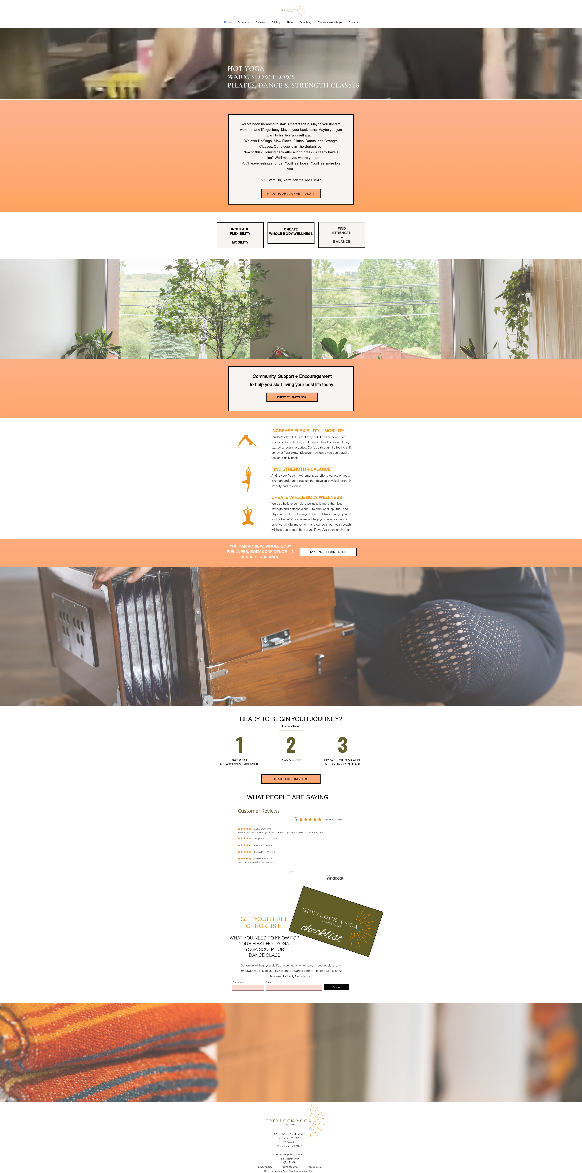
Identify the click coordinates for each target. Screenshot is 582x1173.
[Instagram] (284, 1162)
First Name (238, 982)
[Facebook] (289, 1162)
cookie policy (315, 1166)
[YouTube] (293, 1162)
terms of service (291, 1166)
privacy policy (265, 1166)
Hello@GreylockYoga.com (289, 1154)
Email (269, 982)
